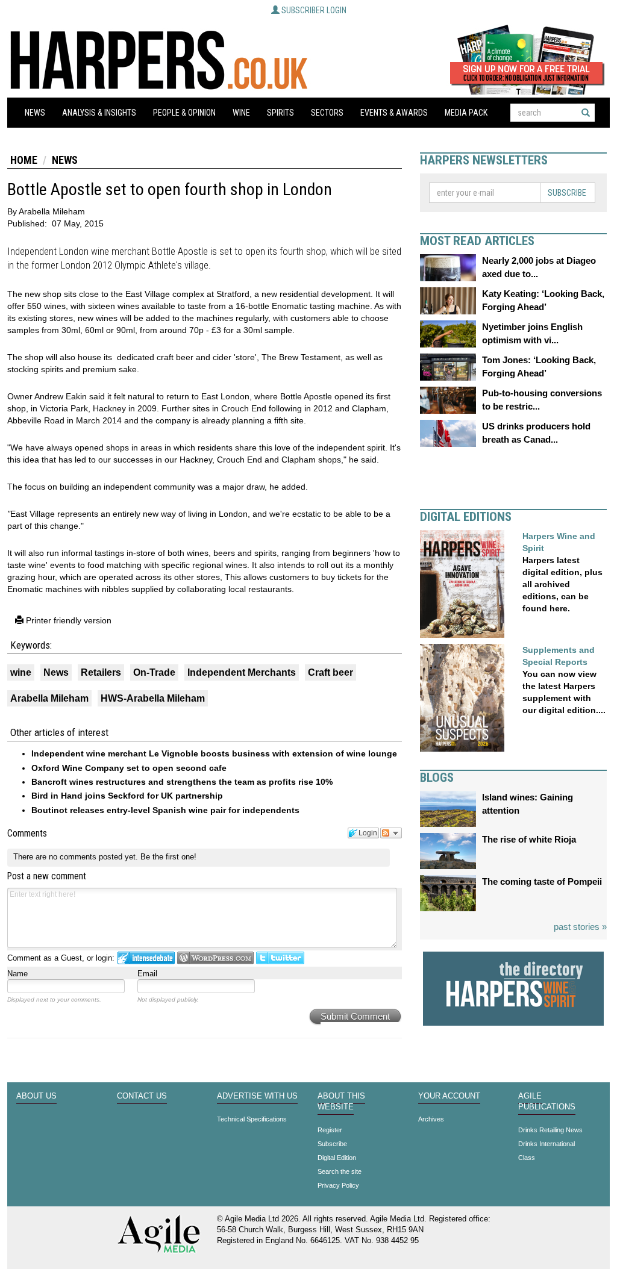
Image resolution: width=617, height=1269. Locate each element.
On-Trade (154, 672)
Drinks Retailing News (550, 1129)
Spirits (280, 112)
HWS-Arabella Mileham (153, 698)
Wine (241, 112)
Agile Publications (546, 1101)
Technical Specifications (252, 1119)
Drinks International (546, 1143)
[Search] (586, 113)
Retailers (101, 672)
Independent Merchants (241, 672)
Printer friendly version (67, 620)
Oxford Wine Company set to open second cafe (129, 768)
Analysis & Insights (99, 112)
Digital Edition (337, 1157)
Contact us (142, 1096)
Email (147, 973)
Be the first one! (168, 856)
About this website (341, 1101)
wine (20, 672)
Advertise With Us (257, 1096)
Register (330, 1129)
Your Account (449, 1096)
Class (526, 1157)
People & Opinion (184, 112)
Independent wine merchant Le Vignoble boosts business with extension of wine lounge (214, 753)
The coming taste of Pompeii (542, 881)
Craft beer (330, 672)
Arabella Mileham (49, 698)
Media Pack (466, 112)
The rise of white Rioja (529, 839)
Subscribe (567, 193)
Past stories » (580, 926)
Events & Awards (394, 112)
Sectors (327, 112)
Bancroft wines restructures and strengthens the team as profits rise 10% (182, 782)
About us (36, 1096)
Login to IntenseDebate (146, 958)
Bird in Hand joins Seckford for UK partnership (127, 795)
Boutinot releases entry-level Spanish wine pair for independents (165, 810)
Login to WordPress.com (215, 958)
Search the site (340, 1171)
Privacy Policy (338, 1185)
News (35, 112)
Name (17, 973)
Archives (431, 1119)
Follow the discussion (391, 833)
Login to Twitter (280, 958)
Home (23, 160)
